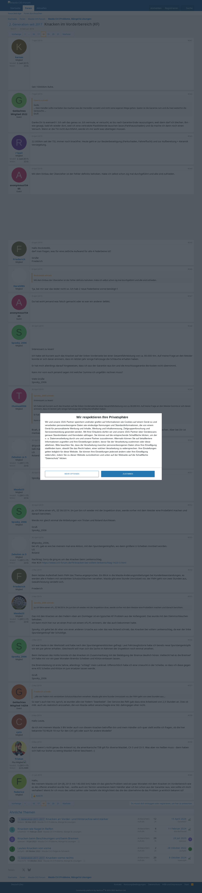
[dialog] (101, 446)
